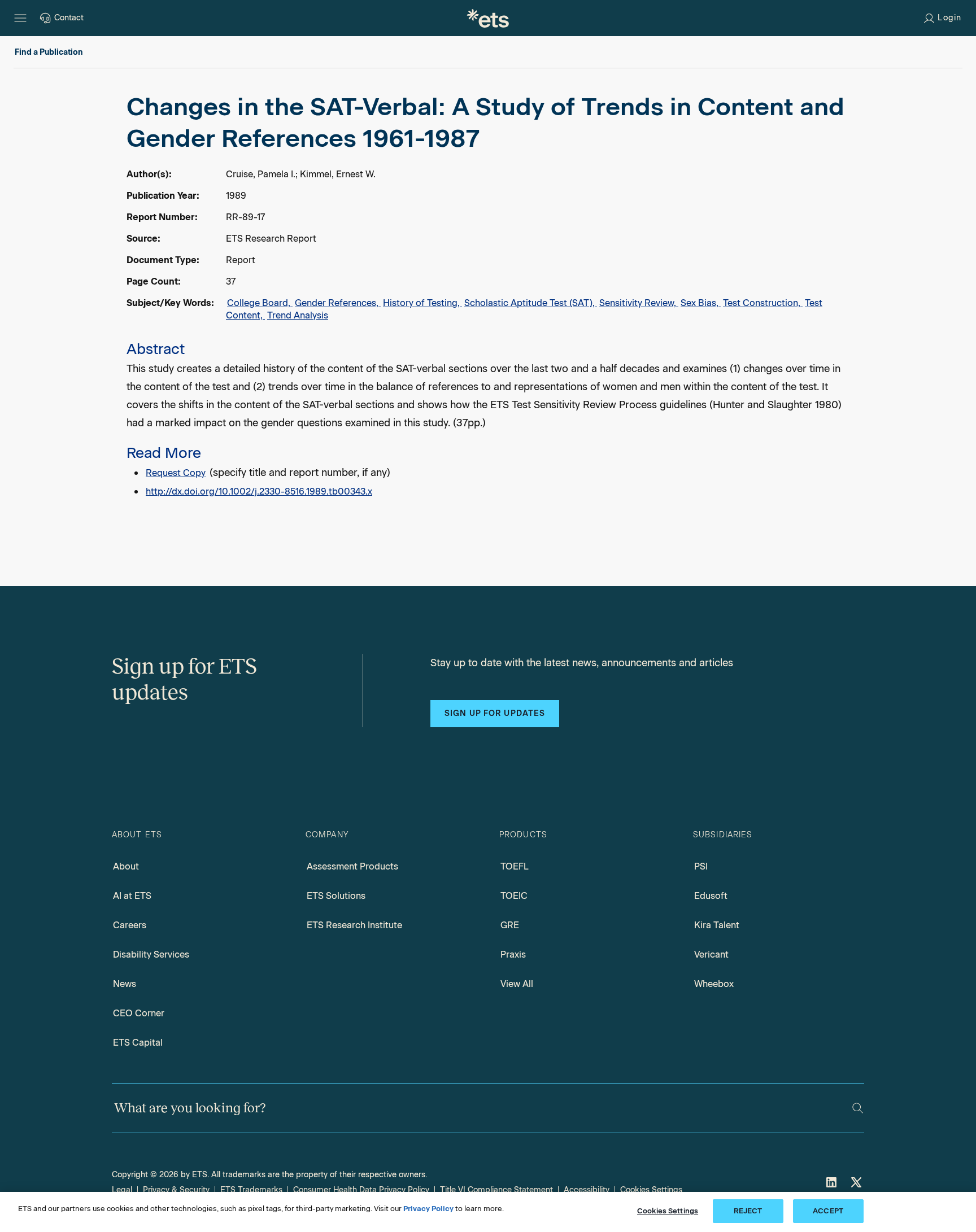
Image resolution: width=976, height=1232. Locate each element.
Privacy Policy (428, 1208)
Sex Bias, (701, 303)
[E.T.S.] (488, 18)
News (124, 983)
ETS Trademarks (251, 1190)
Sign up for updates (495, 713)
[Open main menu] (20, 18)
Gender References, (338, 303)
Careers (129, 925)
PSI (701, 866)
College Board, (260, 303)
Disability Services (151, 954)
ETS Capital (138, 1042)
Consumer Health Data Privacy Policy (361, 1190)
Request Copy (176, 473)
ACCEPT (828, 1211)
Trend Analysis (297, 315)
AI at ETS (132, 895)
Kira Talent (716, 925)
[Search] (857, 1108)
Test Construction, (763, 303)
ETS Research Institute (354, 925)
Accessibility (586, 1190)
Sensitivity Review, (638, 303)
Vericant (711, 954)
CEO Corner (138, 1013)
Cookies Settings (651, 1190)
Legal (122, 1190)
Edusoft (710, 895)
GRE (509, 925)
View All (516, 983)
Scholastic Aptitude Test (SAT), (530, 303)
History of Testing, (422, 303)
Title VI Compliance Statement (496, 1190)
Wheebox (714, 983)
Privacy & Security (176, 1190)
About (126, 866)
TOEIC (514, 895)
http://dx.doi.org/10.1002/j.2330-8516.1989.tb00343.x (259, 491)
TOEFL (514, 866)
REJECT (748, 1211)
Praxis (513, 954)
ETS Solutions (336, 895)
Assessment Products (352, 866)
